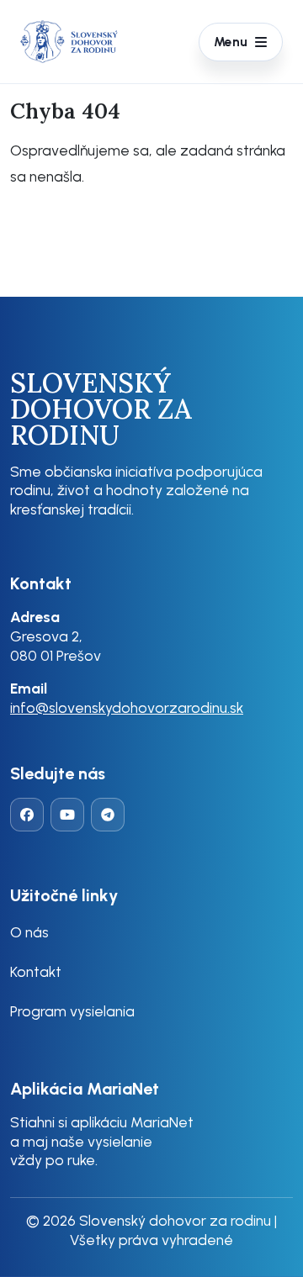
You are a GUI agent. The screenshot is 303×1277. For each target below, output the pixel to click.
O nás (29, 932)
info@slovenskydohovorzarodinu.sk (126, 707)
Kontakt (35, 971)
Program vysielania (72, 1011)
